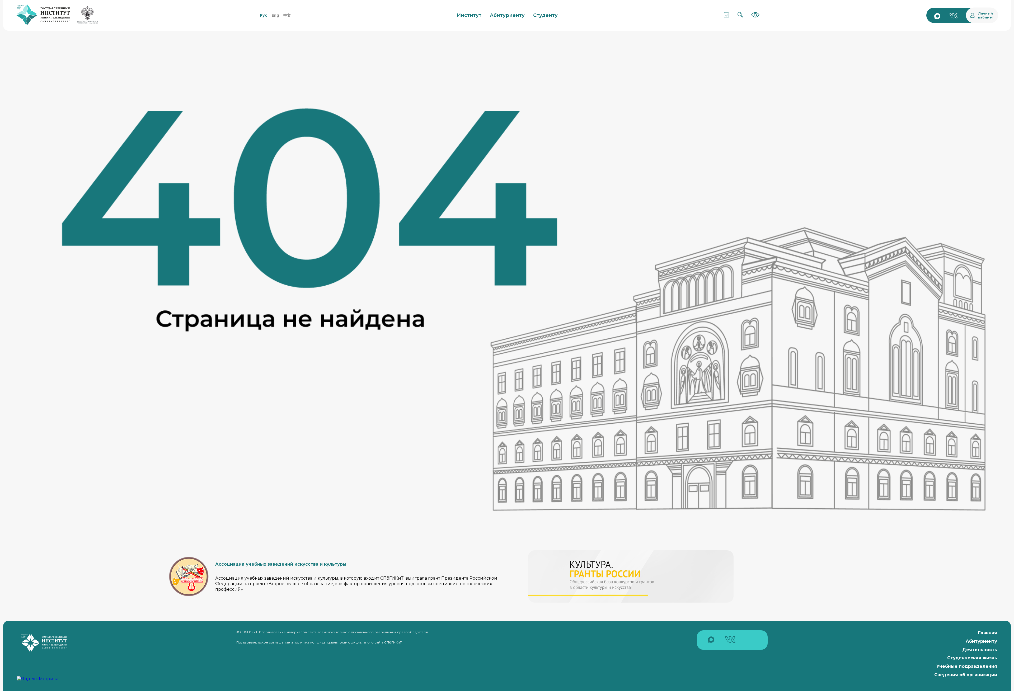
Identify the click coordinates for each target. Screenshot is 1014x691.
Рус (263, 15)
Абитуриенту (981, 641)
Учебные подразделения (966, 666)
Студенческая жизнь (972, 657)
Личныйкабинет (986, 15)
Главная (987, 632)
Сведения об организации (965, 674)
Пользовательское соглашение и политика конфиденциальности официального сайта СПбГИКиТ (319, 642)
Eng (275, 15)
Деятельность (979, 649)
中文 (287, 15)
